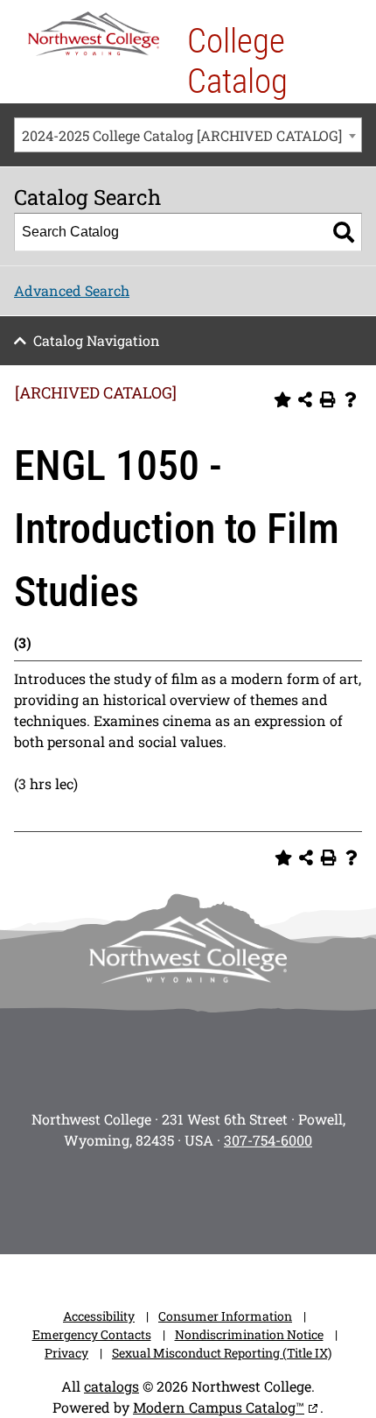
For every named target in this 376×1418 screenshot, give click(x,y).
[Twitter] (164, 1196)
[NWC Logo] (93, 33)
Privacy (66, 1352)
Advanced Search (71, 290)
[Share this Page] (305, 399)
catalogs (111, 1386)
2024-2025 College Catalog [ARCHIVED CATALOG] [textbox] (182, 135)
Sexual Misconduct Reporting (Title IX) (221, 1352)
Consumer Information (225, 1316)
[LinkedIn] (310, 1196)
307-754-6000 (268, 1140)
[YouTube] (212, 1196)
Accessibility (99, 1316)
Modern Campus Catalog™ (218, 1407)
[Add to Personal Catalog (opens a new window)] (282, 399)
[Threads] (261, 1196)
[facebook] (115, 1196)
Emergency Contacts (91, 1334)
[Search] (343, 232)
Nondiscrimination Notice (249, 1334)
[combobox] (188, 134)
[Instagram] (66, 1196)
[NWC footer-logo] (188, 950)
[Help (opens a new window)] (350, 399)
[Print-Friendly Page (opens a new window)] (328, 399)
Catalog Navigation (96, 340)
